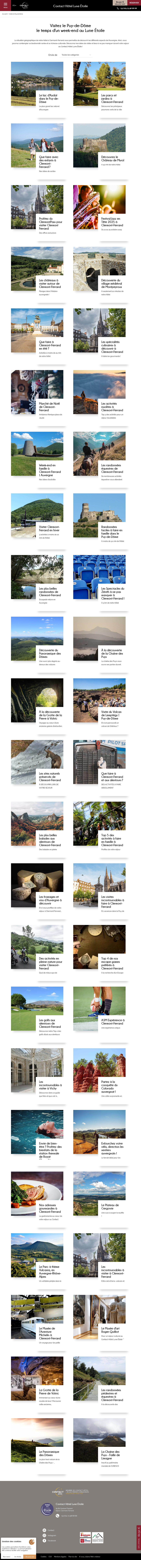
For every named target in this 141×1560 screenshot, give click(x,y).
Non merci (6, 1557)
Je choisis (17, 1557)
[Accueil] (24, 5)
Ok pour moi (29, 1557)
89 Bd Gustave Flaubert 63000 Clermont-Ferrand (65, 1510)
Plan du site (73, 1557)
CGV (50, 1557)
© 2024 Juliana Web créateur (89, 1557)
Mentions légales (60, 1557)
